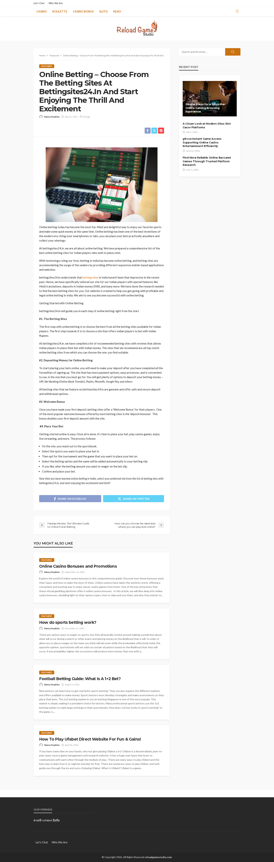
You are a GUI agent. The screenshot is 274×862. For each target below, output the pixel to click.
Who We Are (56, 3)
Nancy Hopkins (52, 116)
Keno (117, 11)
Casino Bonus (83, 11)
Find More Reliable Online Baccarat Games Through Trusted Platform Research (207, 161)
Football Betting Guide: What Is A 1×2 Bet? (80, 678)
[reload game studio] (137, 28)
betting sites (90, 277)
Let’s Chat (39, 3)
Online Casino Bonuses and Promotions (78, 566)
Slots (103, 11)
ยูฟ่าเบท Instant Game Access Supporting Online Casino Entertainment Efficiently (202, 142)
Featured (46, 66)
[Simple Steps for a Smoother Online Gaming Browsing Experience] (210, 98)
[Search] (237, 11)
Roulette (59, 11)
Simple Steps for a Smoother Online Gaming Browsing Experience (205, 108)
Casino (41, 11)
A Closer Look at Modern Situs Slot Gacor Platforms (207, 125)
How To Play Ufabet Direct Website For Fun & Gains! (90, 739)
